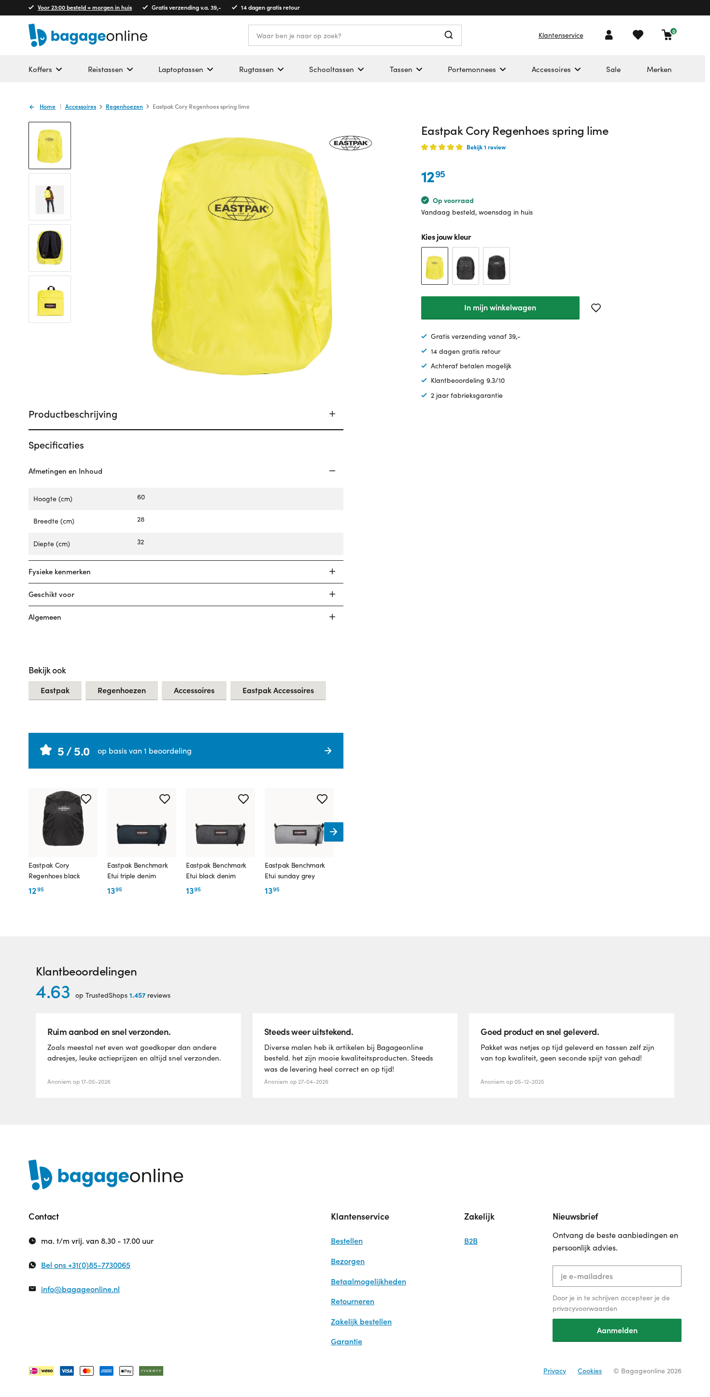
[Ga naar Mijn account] (609, 35)
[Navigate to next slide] (333, 832)
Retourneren (352, 1301)
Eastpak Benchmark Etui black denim (216, 870)
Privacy (554, 1370)
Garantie (346, 1341)
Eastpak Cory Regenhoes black (54, 870)
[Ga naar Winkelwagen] (667, 34)
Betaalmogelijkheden (368, 1281)
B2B (471, 1241)
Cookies (590, 1370)
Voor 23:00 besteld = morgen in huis (85, 7)
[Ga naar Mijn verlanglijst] (638, 34)
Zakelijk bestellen (361, 1321)
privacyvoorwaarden (585, 1308)
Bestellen (347, 1241)
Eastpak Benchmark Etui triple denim (137, 870)
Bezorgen (348, 1261)
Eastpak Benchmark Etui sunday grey (295, 870)
